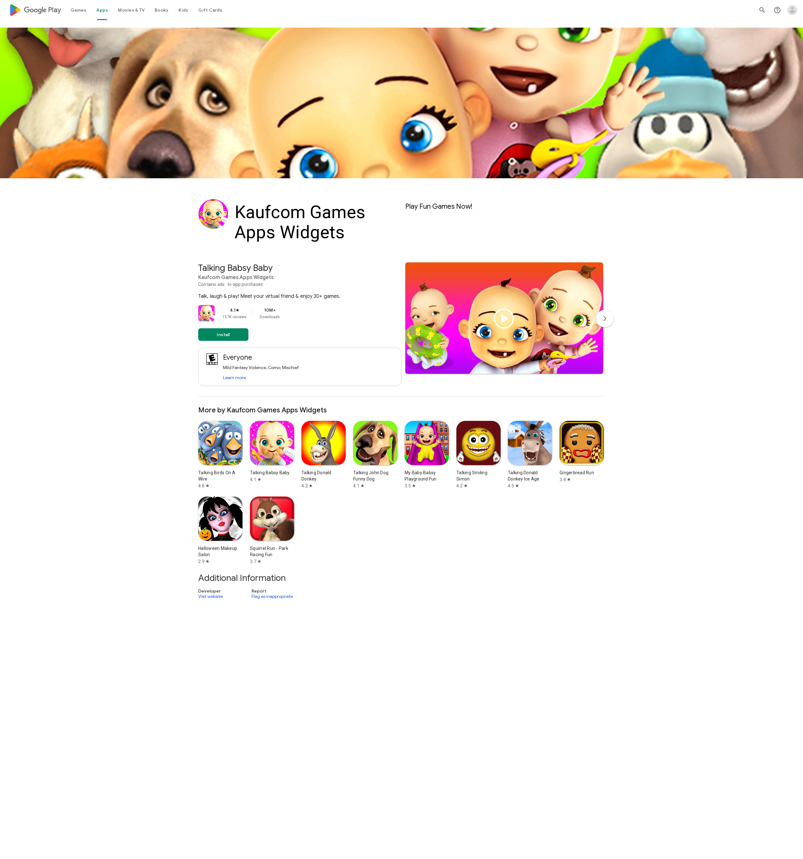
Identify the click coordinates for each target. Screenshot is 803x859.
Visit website (210, 596)
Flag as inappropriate (272, 596)
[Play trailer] (504, 318)
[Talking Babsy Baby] (401, 329)
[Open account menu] (792, 10)
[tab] (78, 10)
